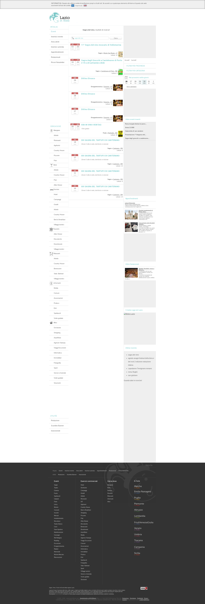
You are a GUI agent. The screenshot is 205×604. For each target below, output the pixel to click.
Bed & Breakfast (59, 219)
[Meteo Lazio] (129, 314)
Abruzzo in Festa (143, 511)
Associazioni (58, 298)
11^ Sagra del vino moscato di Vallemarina (101, 45)
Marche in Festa (143, 486)
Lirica (55, 504)
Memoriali (57, 552)
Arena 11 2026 (129, 127)
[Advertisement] (140, 39)
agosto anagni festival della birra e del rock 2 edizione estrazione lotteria (141, 361)
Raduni (56, 549)
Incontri (56, 513)
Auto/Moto (57, 338)
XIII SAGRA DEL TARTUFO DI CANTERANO (100, 140)
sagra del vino (133, 355)
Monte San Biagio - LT (110, 53)
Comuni (56, 293)
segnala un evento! (108, 592)
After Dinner (58, 185)
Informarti (110, 499)
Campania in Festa (143, 547)
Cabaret (56, 499)
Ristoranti (57, 140)
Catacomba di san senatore (134, 131)
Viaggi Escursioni (60, 348)
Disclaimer (133, 598)
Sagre (56, 485)
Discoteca (57, 521)
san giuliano (132, 375)
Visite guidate (58, 318)
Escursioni (57, 543)
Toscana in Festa (143, 541)
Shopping (57, 333)
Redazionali (55, 57)
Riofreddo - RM (112, 133)
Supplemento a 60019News (88, 598)
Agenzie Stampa (59, 343)
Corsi (55, 526)
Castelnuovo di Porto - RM (109, 71)
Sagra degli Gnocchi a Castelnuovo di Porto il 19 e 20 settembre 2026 (101, 61)
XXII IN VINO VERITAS (91, 125)
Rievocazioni (58, 557)
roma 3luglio (133, 372)
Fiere (55, 501)
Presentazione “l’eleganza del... (135, 134)
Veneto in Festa (143, 529)
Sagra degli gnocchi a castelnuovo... (137, 138)
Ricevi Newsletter (57, 62)
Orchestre (57, 328)
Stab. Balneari (59, 273)
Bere (108, 488)
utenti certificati (59, 594)
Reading (56, 540)
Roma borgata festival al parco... (136, 124)
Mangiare (110, 485)
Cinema (56, 490)
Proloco (56, 303)
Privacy (146, 598)
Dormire (109, 490)
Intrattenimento (58, 518)
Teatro (56, 488)
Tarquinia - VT (108, 86)
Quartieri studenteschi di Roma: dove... (146, 211)
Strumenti (57, 383)
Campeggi (57, 199)
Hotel (55, 194)
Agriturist (57, 145)
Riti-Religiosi (58, 538)
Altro (108, 501)
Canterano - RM (118, 148)
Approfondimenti (57, 52)
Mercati (56, 515)
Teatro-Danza (58, 524)
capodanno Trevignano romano (140, 368)
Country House (59, 150)
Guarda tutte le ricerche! (133, 380)
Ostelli (56, 204)
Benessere (57, 268)
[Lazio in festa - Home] (63, 17)
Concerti (56, 510)
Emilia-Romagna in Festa (143, 493)
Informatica (58, 353)
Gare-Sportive (58, 529)
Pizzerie (56, 155)
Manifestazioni (58, 532)
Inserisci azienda (57, 47)
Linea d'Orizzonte (130, 203)
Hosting (124, 600)
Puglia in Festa (143, 499)
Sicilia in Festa (143, 554)
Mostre (56, 507)
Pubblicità (140, 598)
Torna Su (149, 465)
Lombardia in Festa (143, 517)
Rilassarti (110, 496)
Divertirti (110, 493)
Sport (56, 368)
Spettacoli (57, 313)
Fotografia (57, 363)
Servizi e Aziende (60, 373)
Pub (55, 160)
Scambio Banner (57, 426)
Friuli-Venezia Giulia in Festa (143, 523)
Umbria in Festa (143, 535)
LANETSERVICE (144, 600)
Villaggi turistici (59, 224)
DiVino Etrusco (88, 78)
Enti (55, 308)
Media (56, 288)
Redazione (55, 420)
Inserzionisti (55, 431)
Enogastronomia (59, 546)
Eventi (53, 31)
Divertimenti (58, 244)
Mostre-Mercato (59, 554)
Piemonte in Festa (143, 505)
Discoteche (58, 239)
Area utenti (55, 42)
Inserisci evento (57, 37)
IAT (82, 501)
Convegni (57, 535)
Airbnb (56, 135)
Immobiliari (57, 358)
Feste (56, 493)
